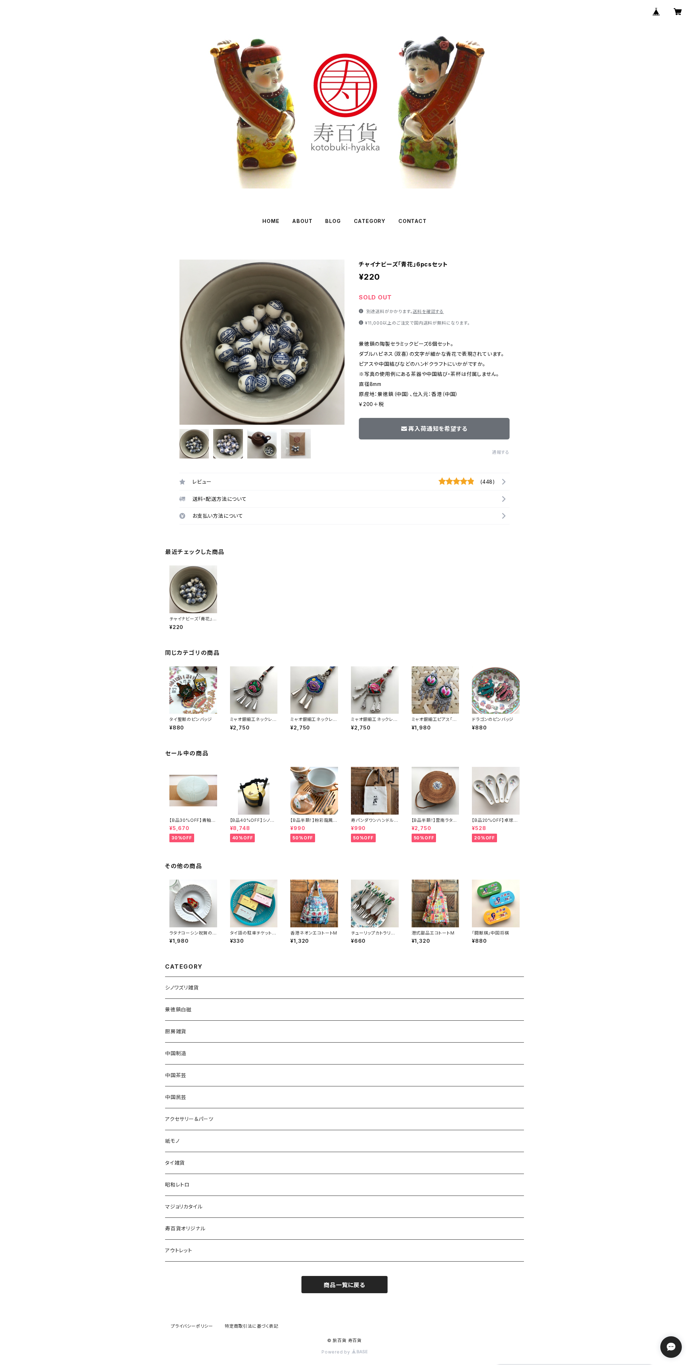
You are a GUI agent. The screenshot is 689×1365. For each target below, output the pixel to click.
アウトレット (178, 1250)
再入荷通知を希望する (437, 428)
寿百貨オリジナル (185, 1228)
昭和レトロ (177, 1185)
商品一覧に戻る (344, 1285)
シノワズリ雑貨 (182, 987)
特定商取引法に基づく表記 (251, 1326)
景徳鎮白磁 (178, 1009)
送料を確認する (428, 311)
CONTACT (412, 221)
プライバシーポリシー (192, 1326)
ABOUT (302, 221)
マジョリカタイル (183, 1206)
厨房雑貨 (175, 1031)
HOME (270, 221)
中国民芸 (175, 1097)
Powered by (337, 1352)
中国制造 (175, 1053)
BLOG (333, 221)
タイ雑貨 (175, 1163)
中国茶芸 (175, 1075)
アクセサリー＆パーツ (189, 1119)
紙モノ (172, 1141)
